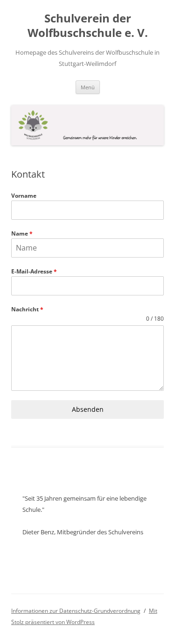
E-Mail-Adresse (34, 271)
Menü (88, 87)
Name (22, 233)
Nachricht (27, 309)
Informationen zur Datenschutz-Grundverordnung (75, 611)
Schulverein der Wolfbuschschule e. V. (88, 25)
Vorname (23, 196)
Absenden (88, 409)
